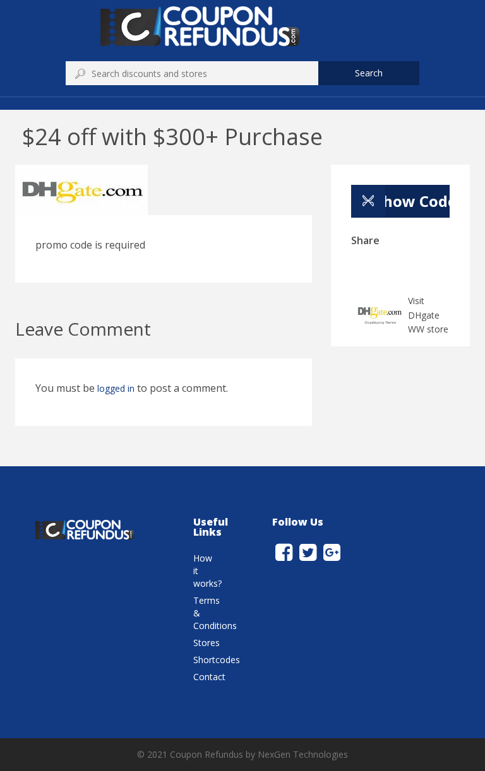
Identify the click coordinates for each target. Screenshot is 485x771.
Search (369, 73)
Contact (209, 677)
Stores (206, 643)
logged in (116, 388)
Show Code (412, 201)
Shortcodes (216, 660)
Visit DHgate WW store (428, 315)
